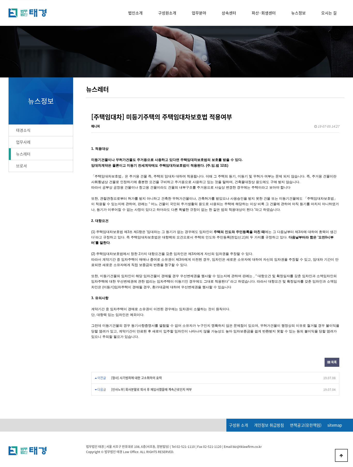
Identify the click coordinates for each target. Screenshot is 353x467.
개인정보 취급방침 (269, 425)
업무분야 (199, 13)
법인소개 (135, 13)
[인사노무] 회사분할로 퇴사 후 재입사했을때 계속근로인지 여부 (151, 389)
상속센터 (229, 13)
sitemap (334, 425)
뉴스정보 (298, 13)
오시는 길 (329, 13)
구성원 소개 (238, 425)
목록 (333, 362)
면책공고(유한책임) (305, 425)
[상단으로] (341, 455)
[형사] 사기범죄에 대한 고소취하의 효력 (136, 378)
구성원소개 (167, 13)
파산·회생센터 (264, 13)
